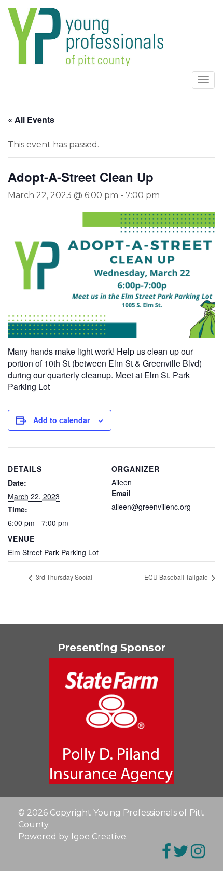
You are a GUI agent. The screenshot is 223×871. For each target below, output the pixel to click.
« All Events (31, 119)
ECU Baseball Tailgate (177, 576)
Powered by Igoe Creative (72, 836)
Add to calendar (61, 420)
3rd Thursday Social (63, 576)
